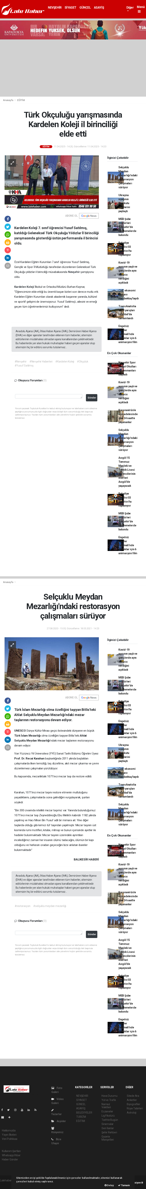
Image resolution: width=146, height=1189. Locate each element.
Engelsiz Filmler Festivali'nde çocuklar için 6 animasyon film (127, 334)
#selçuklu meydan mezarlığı (49, 906)
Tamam (125, 1185)
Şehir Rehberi (109, 1132)
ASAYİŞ (99, 7)
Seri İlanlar (108, 1128)
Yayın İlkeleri (9, 1134)
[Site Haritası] (4, 1117)
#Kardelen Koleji (64, 361)
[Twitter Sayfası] (10, 1109)
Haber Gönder (10, 1159)
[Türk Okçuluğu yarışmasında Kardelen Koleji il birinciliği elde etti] (52, 181)
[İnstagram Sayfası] (17, 1109)
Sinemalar (107, 1124)
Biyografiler (133, 1104)
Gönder (92, 397)
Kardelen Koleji (24, 287)
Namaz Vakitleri (106, 1106)
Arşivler (61, 1121)
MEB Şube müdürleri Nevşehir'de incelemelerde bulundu (127, 227)
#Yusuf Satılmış (24, 365)
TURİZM (81, 1116)
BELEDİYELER (84, 1112)
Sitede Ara (133, 1095)
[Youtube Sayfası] (23, 1109)
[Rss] (37, 1109)
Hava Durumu (109, 1095)
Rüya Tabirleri (135, 1108)
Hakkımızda (9, 1130)
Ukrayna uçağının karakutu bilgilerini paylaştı (124, 203)
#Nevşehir (21, 361)
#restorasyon (23, 906)
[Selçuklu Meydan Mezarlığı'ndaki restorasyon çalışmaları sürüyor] (52, 663)
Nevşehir (74, 272)
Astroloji (131, 1112)
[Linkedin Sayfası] (30, 1109)
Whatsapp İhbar (11, 1155)
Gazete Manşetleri (108, 1138)
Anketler (132, 1100)
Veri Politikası (9, 1138)
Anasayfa (8, 100)
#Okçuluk (82, 361)
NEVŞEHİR (55, 7)
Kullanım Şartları (11, 1151)
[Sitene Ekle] (10, 1117)
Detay (110, 1185)
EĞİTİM (21, 100)
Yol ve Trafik (109, 1100)
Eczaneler (107, 1111)
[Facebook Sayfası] (3, 1109)
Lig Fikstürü (108, 1115)
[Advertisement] (73, 68)
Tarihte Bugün (110, 1119)
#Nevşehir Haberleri (40, 361)
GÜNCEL (85, 7)
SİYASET (70, 7)
